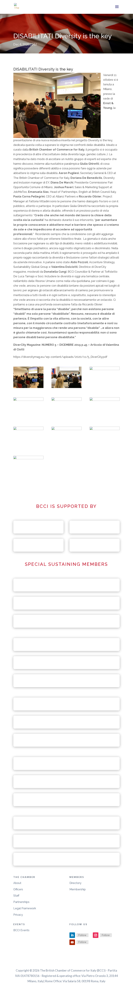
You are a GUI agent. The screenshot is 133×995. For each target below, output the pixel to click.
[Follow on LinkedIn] (72, 935)
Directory (75, 883)
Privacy (18, 914)
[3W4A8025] (105, 437)
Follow (82, 935)
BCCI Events (21, 930)
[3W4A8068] (28, 466)
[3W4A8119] (28, 408)
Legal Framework (24, 908)
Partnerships (21, 902)
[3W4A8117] (105, 408)
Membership (77, 889)
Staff (16, 895)
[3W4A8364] (105, 377)
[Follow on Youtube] (72, 942)
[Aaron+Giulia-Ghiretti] (28, 378)
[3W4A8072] (66, 437)
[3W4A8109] (66, 408)
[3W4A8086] (28, 437)
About (17, 883)
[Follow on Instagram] (95, 935)
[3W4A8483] (66, 378)
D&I (34, 44)
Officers (18, 889)
